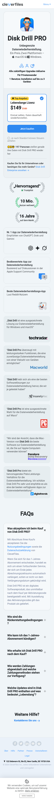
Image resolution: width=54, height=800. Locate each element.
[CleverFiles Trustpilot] (39, 743)
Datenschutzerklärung (19, 550)
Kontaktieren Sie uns (25, 720)
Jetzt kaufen (27, 128)
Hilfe (13, 751)
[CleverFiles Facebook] (15, 743)
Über (6, 751)
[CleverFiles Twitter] (21, 743)
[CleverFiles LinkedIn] (27, 743)
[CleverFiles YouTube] (33, 743)
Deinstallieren (41, 751)
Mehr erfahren (32, 790)
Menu (46, 4)
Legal (27, 756)
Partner (21, 751)
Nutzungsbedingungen (19, 546)
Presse (30, 751)
